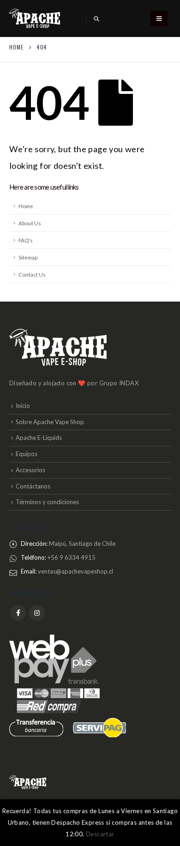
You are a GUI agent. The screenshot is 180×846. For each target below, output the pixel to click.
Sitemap (27, 257)
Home (25, 206)
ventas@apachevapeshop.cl (75, 571)
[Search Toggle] (96, 19)
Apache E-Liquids (39, 437)
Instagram (37, 613)
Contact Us (32, 274)
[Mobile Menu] (159, 18)
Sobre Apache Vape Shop (50, 422)
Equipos (26, 453)
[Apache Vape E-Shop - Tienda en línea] (34, 18)
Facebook (18, 613)
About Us (29, 223)
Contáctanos (33, 486)
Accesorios (30, 470)
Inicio (23, 405)
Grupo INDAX (118, 383)
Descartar (100, 834)
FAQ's (25, 240)
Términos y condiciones (47, 502)
